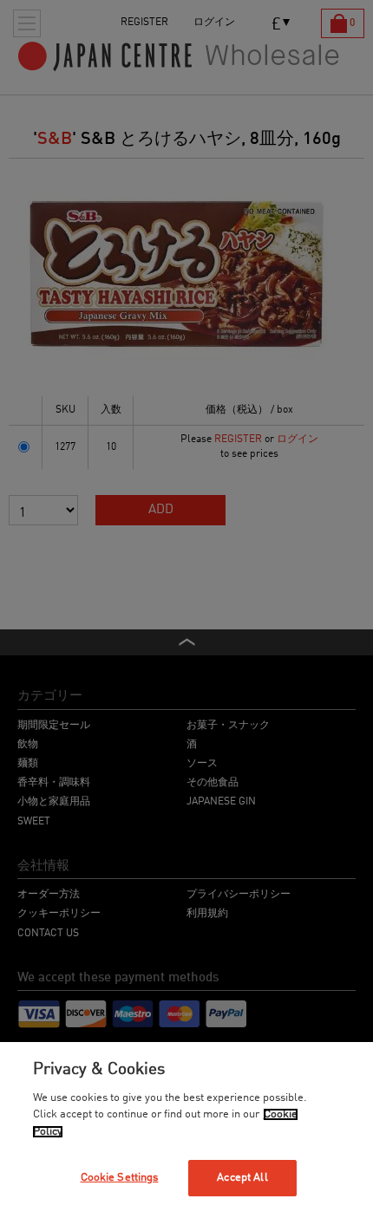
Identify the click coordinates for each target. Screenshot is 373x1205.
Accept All (242, 1177)
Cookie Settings (120, 1177)
